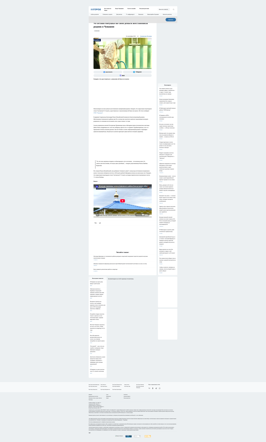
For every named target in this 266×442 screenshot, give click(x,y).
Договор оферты (127, 396)
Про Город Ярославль (93, 386)
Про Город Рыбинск (116, 386)
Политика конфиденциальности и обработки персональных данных (102, 421)
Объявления (108, 396)
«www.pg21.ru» (98, 402)
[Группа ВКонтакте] (108, 72)
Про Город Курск (104, 386)
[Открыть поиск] (173, 9)
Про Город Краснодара (116, 389)
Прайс (107, 398)
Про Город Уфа (127, 386)
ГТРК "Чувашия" (98, 113)
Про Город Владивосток (105, 389)
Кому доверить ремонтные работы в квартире (105, 270)
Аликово (96, 31)
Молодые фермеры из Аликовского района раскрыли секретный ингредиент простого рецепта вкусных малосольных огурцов (121, 258)
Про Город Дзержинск (93, 389)
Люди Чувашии (119, 8)
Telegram (90, 394)
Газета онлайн (131, 8)
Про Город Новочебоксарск (94, 384)
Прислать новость (163, 9)
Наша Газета (126, 384)
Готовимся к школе (107, 14)
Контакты (126, 394)
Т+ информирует (130, 14)
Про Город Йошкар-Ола (117, 384)
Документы (119, 14)
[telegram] (100, 223)
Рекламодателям (144, 8)
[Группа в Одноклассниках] (152, 388)
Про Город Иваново (140, 384)
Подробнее (125, 419)
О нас (107, 394)
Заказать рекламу (167, 14)
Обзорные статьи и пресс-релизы (95, 398)
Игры (105, 10)
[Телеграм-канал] (137, 72)
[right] (175, 14)
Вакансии (140, 14)
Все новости (107, 8)
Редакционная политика (93, 396)
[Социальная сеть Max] (123, 75)
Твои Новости (103, 384)
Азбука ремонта (95, 14)
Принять (170, 19)
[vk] (95, 223)
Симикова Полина (146, 36)
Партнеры (91, 399)
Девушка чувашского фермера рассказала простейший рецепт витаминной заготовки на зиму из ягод (120, 264)
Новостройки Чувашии (153, 14)
